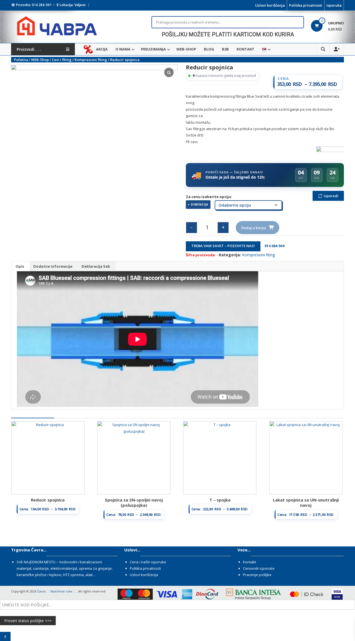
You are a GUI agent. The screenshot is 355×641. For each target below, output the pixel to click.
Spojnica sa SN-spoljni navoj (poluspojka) (134, 502)
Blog (209, 49)
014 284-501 (42, 4)
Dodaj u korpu (253, 227)
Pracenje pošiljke (257, 574)
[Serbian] (264, 49)
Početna (21, 59)
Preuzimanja (153, 49)
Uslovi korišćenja (270, 5)
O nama (122, 49)
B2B (225, 49)
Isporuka (334, 5)
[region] (227, 34)
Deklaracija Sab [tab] (96, 266)
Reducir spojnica (48, 500)
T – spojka (219, 500)
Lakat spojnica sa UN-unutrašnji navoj (306, 502)
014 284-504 (272, 245)
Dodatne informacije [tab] (52, 266)
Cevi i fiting (62, 59)
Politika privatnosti (305, 5)
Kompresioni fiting (91, 59)
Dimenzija (199, 204)
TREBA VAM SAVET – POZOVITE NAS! (223, 245)
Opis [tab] (20, 266)
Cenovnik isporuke (259, 568)
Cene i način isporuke (148, 561)
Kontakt (245, 49)
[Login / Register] (337, 49)
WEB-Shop (186, 49)
